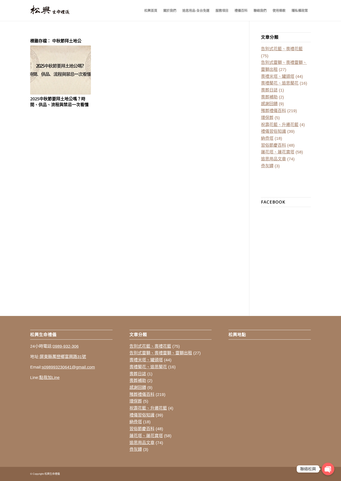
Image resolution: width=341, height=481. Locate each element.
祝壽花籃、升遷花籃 (280, 124)
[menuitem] (150, 10)
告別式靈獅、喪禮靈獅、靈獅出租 (160, 353)
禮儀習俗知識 (273, 131)
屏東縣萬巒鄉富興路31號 (63, 356)
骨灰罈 (267, 166)
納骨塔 (267, 138)
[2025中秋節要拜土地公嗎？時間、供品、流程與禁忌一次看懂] (60, 70)
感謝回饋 (269, 104)
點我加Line (49, 377)
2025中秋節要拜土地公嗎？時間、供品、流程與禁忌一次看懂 (59, 101)
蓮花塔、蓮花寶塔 (277, 152)
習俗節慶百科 (273, 145)
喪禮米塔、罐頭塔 (277, 76)
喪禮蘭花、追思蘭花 (280, 83)
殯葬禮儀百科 (273, 110)
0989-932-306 (66, 346)
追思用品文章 (273, 159)
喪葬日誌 (269, 90)
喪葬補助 (269, 97)
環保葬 (267, 117)
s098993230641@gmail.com (68, 367)
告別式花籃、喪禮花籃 (282, 49)
